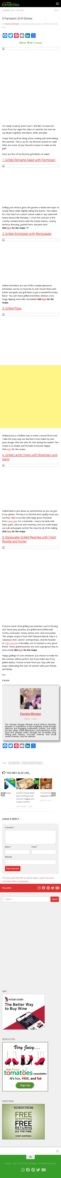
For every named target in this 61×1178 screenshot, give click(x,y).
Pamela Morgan (12, 24)
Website (8, 857)
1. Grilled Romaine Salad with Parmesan (29, 160)
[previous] (3, 794)
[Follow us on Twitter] (52, 888)
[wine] (23, 1029)
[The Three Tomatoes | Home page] (13, 3)
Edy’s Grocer (11, 643)
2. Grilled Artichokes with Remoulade (27, 234)
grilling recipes (14, 763)
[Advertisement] (30, 396)
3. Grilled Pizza (11, 308)
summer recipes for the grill (32, 763)
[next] (53, 794)
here (9, 227)
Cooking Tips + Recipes (13, 10)
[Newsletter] (25, 1091)
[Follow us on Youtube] (57, 888)
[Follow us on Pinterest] (48, 888)
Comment (10, 827)
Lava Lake (12, 521)
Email (34, 847)
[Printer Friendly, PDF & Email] (30, 43)
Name (8, 847)
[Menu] (57, 3)
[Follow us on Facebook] (43, 888)
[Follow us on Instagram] (39, 888)
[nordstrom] (23, 1138)
